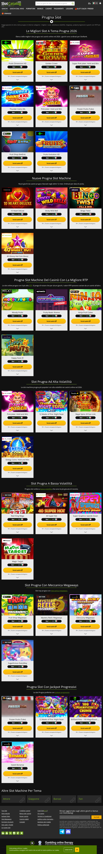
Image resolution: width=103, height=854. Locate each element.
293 (53, 621)
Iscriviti (96, 817)
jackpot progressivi (62, 692)
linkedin (3, 832)
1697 (19, 565)
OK (77, 849)
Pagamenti (59, 8)
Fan (81, 798)
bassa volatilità (46, 489)
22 (53, 112)
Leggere (69, 8)
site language (93, 3)
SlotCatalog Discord (68, 830)
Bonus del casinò (25, 813)
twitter (10, 832)
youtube (6, 832)
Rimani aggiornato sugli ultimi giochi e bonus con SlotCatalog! (79, 812)
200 (19, 621)
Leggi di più (68, 850)
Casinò (48, 8)
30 (87, 112)
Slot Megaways (6, 819)
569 (53, 519)
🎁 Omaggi (6, 13)
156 (19, 463)
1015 (87, 621)
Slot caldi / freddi (85, 8)
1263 (19, 667)
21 (19, 112)
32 (53, 158)
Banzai (57, 798)
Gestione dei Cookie (44, 822)
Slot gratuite (6, 813)
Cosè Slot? (43, 811)
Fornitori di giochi (7, 822)
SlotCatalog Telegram (62, 830)
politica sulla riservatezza (46, 819)
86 (87, 723)
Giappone (33, 798)
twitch (17, 832)
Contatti (22, 822)
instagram (14, 832)
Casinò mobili (24, 819)
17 (87, 67)
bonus (40, 8)
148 (87, 418)
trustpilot (21, 832)
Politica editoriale (43, 825)
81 (53, 418)
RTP (30, 285)
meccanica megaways (59, 591)
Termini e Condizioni (45, 816)
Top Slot (4, 811)
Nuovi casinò (24, 816)
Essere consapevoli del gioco (19, 76)
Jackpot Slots (6, 816)
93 (19, 768)
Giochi (5, 8)
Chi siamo (41, 813)
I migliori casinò (25, 811)
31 (19, 158)
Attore (6, 798)
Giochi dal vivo (17, 8)
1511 (87, 519)
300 (19, 519)
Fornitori (30, 8)
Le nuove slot (6, 828)
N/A (19, 214)
